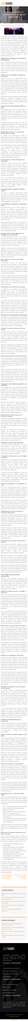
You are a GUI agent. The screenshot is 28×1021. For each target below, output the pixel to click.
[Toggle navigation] (25, 3)
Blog (3, 25)
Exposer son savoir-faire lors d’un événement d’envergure (20, 876)
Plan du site (14, 1020)
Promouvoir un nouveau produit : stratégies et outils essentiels (7, 876)
